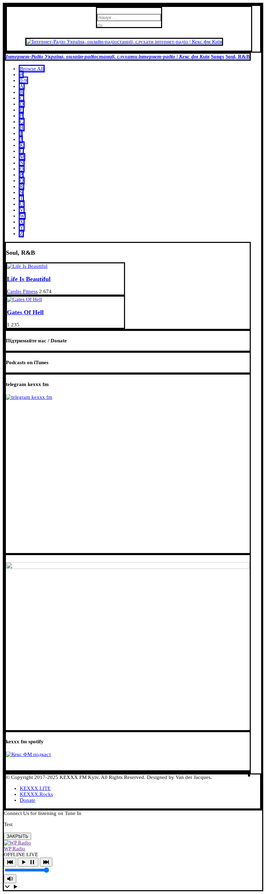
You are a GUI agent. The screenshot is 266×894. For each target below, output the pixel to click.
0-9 (23, 80)
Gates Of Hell (25, 312)
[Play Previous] (10, 862)
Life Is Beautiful (29, 278)
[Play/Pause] (28, 862)
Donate (27, 800)
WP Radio (14, 848)
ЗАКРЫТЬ (17, 836)
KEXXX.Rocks (36, 794)
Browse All (32, 68)
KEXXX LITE (35, 788)
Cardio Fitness (22, 291)
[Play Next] (46, 862)
